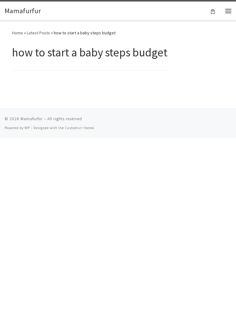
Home (17, 33)
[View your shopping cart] (213, 11)
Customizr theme (79, 128)
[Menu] (228, 11)
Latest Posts (38, 33)
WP (27, 128)
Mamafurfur (32, 118)
